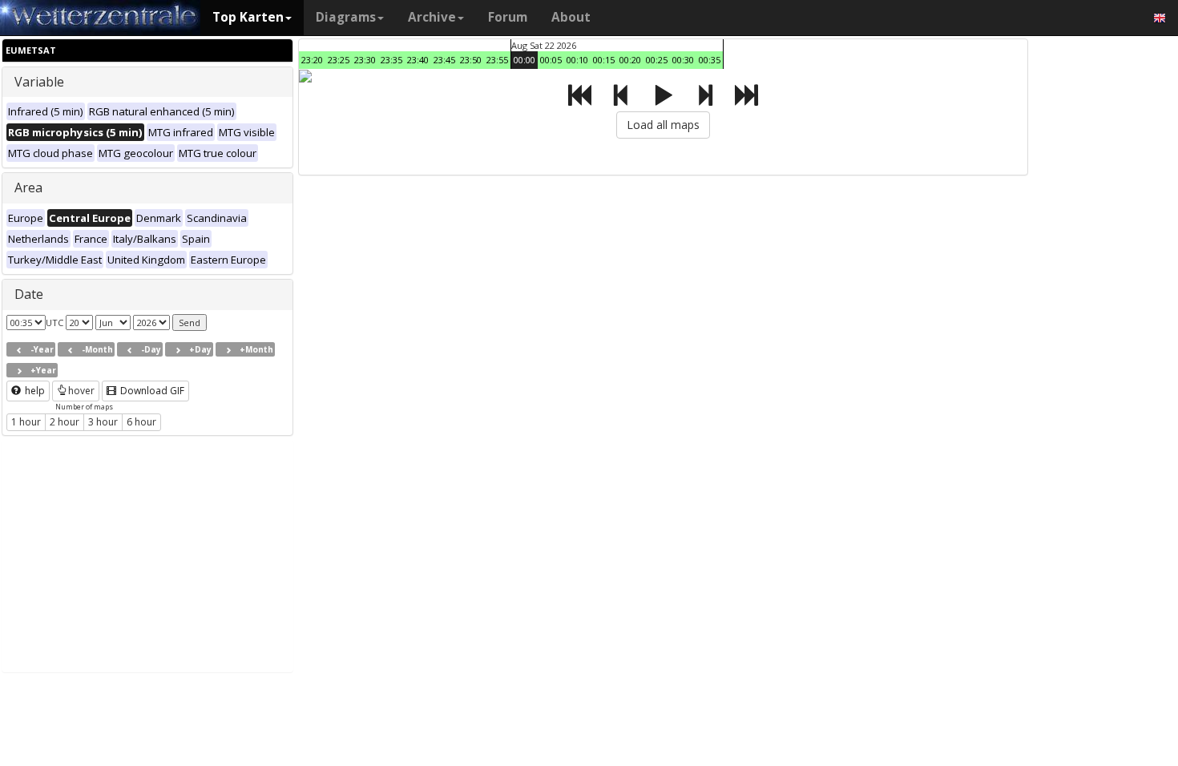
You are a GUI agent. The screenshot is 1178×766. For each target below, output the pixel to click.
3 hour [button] (103, 422)
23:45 (444, 60)
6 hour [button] (141, 422)
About (571, 17)
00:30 (683, 60)
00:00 (524, 60)
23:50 (471, 60)
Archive (432, 17)
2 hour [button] (64, 422)
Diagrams (346, 17)
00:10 (577, 60)
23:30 (365, 60)
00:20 (630, 60)
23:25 (338, 60)
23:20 (312, 60)
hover (81, 390)
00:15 (604, 60)
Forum (507, 17)
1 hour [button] (26, 422)
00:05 (551, 60)
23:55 (497, 60)
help (33, 390)
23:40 (418, 60)
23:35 (391, 60)
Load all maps (663, 124)
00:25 (657, 60)
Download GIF (151, 390)
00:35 (709, 60)
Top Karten (248, 17)
